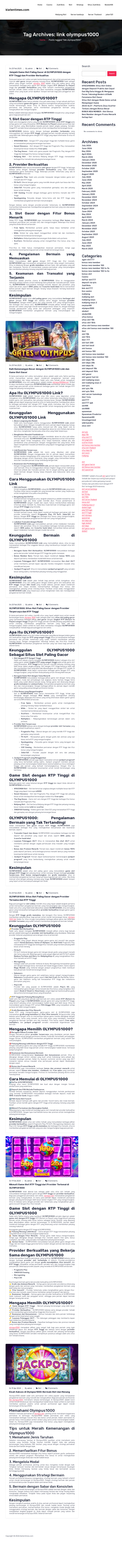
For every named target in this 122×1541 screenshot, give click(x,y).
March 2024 (87, 220)
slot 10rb (86, 337)
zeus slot (86, 426)
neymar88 (87, 305)
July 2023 (86, 240)
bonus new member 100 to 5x (95, 271)
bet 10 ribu (86, 494)
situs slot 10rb (88, 323)
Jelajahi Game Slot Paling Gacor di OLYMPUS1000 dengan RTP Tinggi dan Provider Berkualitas (40, 74)
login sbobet (86, 523)
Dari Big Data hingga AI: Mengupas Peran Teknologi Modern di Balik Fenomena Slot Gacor (98, 94)
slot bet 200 (87, 343)
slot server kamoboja (92, 394)
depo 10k (85, 435)
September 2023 (90, 234)
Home (40, 5)
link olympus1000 (16, 1400)
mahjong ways (88, 300)
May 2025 (86, 183)
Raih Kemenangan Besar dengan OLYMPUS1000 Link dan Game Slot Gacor (39, 371)
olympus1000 (14, 1328)
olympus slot (49, 1196)
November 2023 (89, 228)
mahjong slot (88, 297)
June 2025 (87, 180)
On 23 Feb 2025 (15, 69)
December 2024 (89, 197)
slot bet (85, 492)
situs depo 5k (87, 450)
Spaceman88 (88, 417)
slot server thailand (89, 500)
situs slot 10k (88, 320)
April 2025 (86, 186)
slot (83, 462)
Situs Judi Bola (94, 5)
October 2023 (88, 231)
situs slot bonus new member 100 (97, 328)
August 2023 (88, 237)
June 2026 (87, 148)
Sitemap (79, 5)
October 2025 (88, 168)
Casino (49, 5)
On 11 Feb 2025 (15, 1181)
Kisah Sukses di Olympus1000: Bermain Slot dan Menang (39, 1392)
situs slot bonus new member (96, 325)
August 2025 (88, 174)
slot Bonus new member (91, 467)
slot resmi (85, 453)
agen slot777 (88, 260)
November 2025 (89, 165)
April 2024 (87, 217)
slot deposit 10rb (90, 371)
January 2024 (88, 223)
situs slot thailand (89, 448)
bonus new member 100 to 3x (95, 268)
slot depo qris (87, 521)
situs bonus (87, 317)
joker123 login (87, 510)
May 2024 (86, 214)
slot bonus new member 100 (95, 357)
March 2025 (87, 188)
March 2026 (87, 157)
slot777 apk (87, 403)
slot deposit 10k (89, 368)
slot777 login (87, 513)
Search (86, 66)
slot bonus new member (93, 354)
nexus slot (86, 502)
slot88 (85, 406)
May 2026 (86, 151)
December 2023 (89, 226)
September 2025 (90, 171)
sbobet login (86, 508)
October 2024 (88, 203)
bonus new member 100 (93, 265)
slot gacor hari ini (90, 377)
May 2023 (86, 246)
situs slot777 (87, 437)
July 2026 (86, 145)
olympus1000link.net (61, 382)
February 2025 (89, 191)
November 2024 (89, 200)
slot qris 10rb (88, 391)
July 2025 (86, 177)
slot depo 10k (88, 360)
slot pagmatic (87, 440)
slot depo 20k (88, 363)
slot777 (85, 400)
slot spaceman (87, 470)
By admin (29, 69)
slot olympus (87, 515)
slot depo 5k (88, 365)
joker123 (109, 15)
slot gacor (87, 374)
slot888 (85, 408)
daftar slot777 (89, 280)
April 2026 (87, 154)
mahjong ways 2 (89, 302)
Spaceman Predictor (91, 414)
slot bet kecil (88, 345)
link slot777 (87, 288)
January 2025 (88, 194)
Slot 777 (86, 340)
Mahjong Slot (60, 15)
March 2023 (87, 249)
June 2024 (87, 211)
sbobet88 (86, 314)
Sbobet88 (109, 5)
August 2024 (88, 208)
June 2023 (87, 243)
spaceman (87, 411)
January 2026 (88, 160)
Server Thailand (95, 15)
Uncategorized (89, 420)
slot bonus (87, 348)
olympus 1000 (39, 83)
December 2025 (89, 163)
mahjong (86, 294)
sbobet (85, 311)
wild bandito (87, 423)
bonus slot (87, 274)
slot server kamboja (89, 489)
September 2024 (90, 206)
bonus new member (91, 262)
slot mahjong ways (90, 380)
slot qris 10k (87, 388)
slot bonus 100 (89, 351)
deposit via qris (89, 282)
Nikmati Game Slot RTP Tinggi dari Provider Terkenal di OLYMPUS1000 (39, 1186)
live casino (87, 291)
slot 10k (85, 334)
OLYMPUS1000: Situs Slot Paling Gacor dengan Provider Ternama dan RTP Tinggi (39, 898)
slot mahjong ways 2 (91, 383)
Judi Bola (60, 5)
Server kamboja (77, 15)
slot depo (85, 526)
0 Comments (53, 69)
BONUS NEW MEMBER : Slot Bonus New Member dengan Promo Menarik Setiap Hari (99, 114)
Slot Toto (86, 397)
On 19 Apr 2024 (15, 1388)
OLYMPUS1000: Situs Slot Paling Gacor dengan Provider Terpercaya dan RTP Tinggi (39, 610)
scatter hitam (87, 443)
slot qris (86, 386)
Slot (70, 5)
